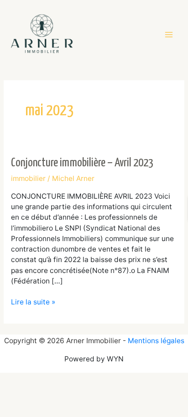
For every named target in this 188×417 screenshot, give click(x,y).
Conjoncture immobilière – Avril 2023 (82, 163)
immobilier (28, 178)
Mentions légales (156, 340)
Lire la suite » (33, 301)
